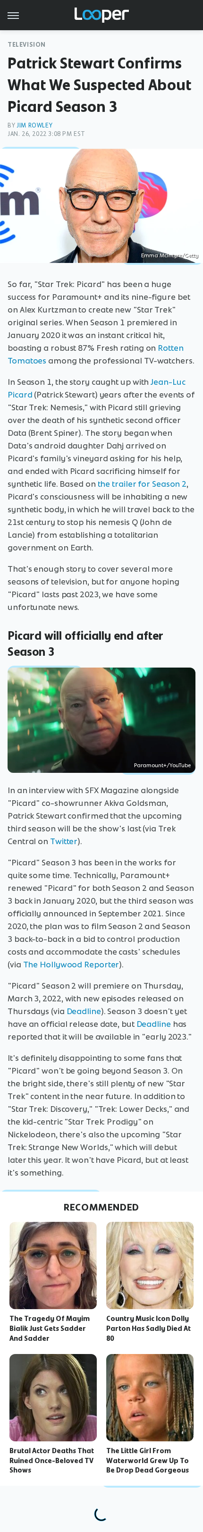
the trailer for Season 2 (142, 484)
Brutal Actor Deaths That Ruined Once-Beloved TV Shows (51, 1460)
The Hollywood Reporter (71, 964)
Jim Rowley (34, 125)
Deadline (84, 1011)
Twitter (63, 841)
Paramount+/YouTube (162, 765)
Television (27, 45)
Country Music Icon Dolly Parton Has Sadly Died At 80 (148, 1328)
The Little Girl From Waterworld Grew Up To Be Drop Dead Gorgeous (147, 1460)
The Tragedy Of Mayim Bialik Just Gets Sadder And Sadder (49, 1328)
